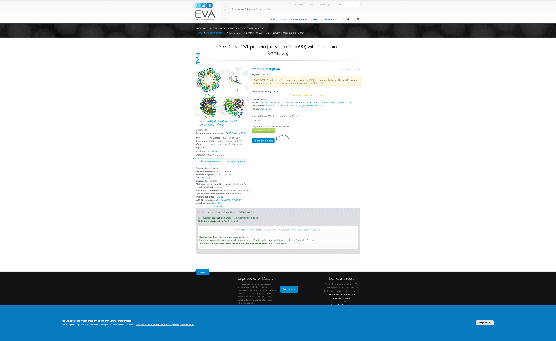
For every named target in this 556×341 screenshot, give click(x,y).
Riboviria (256, 102)
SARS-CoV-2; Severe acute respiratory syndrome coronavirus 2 (294, 105)
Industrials (330, 19)
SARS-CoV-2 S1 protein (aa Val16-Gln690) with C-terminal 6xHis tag (266, 33)
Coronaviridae (344, 102)
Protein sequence (236, 161)
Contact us (289, 289)
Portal (283, 19)
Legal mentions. (345, 305)
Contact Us (298, 4)
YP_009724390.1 (223, 171)
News (315, 19)
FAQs (311, 4)
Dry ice (220, 196)
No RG (358, 69)
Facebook (353, 18)
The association (299, 19)
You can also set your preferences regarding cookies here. (165, 324)
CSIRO (214, 151)
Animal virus (218, 203)
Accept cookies (485, 323)
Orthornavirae (269, 102)
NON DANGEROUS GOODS (228, 200)
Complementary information (209, 161)
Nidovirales (312, 102)
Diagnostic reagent (227, 121)
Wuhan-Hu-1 (266, 108)
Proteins (221, 33)
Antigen (211, 121)
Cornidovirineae (327, 102)
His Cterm (205, 177)
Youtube (358, 18)
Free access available (263, 130)
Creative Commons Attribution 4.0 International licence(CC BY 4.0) (341, 298)
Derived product (206, 125)
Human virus (218, 206)
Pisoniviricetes (298, 102)
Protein (220, 125)
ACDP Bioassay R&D (235, 133)
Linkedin (343, 18)
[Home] (213, 11)
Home (273, 19)
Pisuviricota (283, 102)
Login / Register (325, 4)
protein (197, 59)
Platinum (346, 69)
